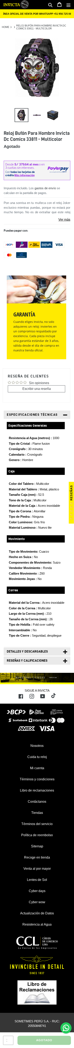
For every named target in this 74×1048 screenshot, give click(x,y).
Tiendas (37, 812)
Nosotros (37, 745)
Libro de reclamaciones (37, 790)
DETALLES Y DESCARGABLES (27, 651)
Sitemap (37, 846)
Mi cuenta (37, 768)
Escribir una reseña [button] (36, 388)
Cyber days (37, 891)
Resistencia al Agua (37, 924)
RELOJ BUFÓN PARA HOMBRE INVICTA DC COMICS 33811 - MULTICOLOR (41, 27)
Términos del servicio (37, 824)
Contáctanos (37, 801)
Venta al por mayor (37, 868)
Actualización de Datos (37, 913)
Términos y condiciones (37, 779)
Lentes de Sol (37, 880)
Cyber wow (37, 902)
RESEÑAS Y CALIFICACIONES (27, 660)
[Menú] (68, 4)
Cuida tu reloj (37, 757)
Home (5, 27)
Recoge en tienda (37, 857)
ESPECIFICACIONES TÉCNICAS (32, 414)
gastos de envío (45, 188)
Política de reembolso (37, 835)
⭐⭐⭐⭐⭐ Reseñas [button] (71, 502)
